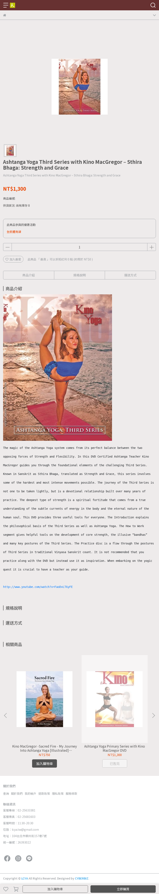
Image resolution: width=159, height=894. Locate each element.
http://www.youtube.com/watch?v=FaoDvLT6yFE (38, 586)
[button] (153, 715)
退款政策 (44, 793)
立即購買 (123, 889)
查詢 (6, 793)
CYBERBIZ (81, 878)
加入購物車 (55, 889)
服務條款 (71, 793)
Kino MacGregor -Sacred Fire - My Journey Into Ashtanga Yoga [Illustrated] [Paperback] (44, 748)
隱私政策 (58, 793)
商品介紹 (28, 275)
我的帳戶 (30, 793)
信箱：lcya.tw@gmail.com (21, 829)
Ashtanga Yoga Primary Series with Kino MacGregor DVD (114, 748)
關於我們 (17, 793)
